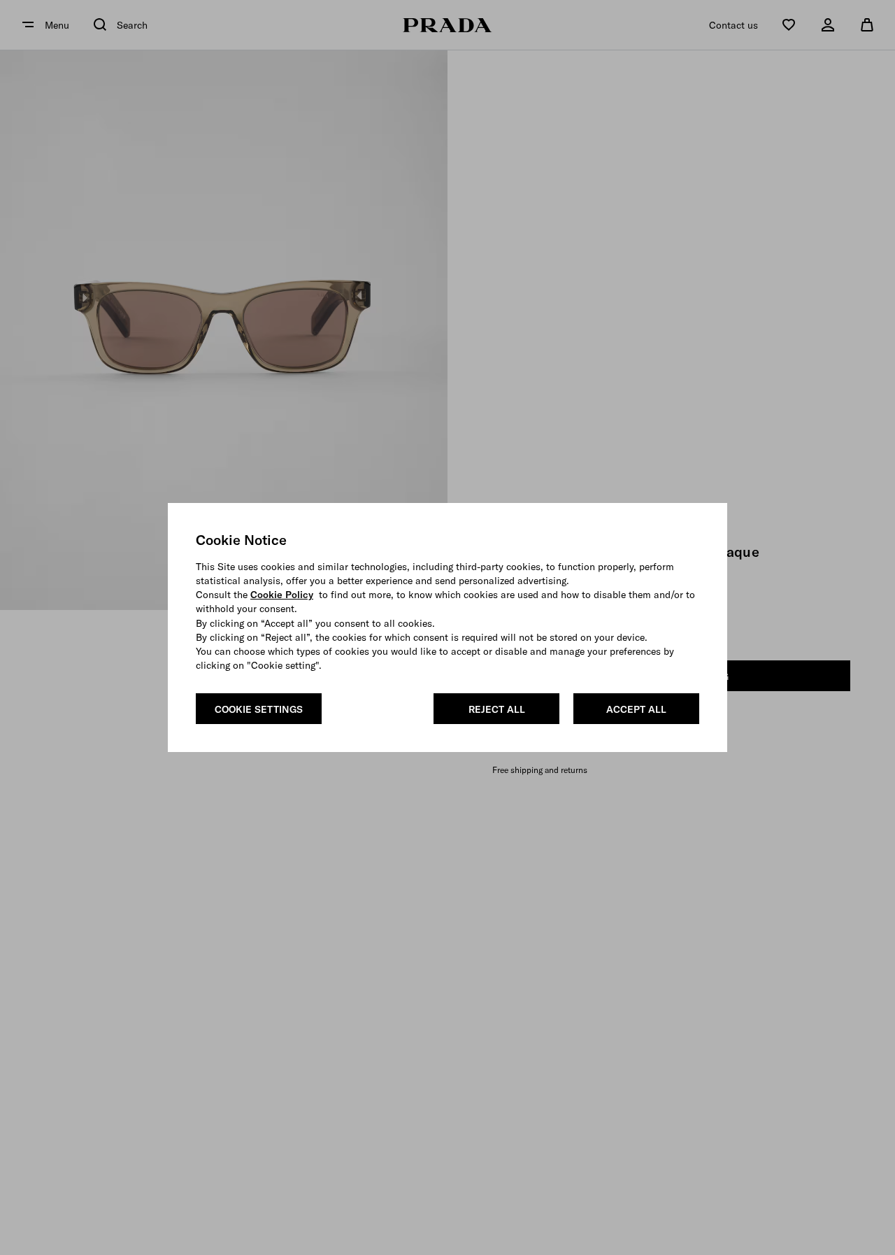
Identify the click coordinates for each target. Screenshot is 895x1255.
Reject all (496, 709)
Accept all (636, 709)
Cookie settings (259, 709)
